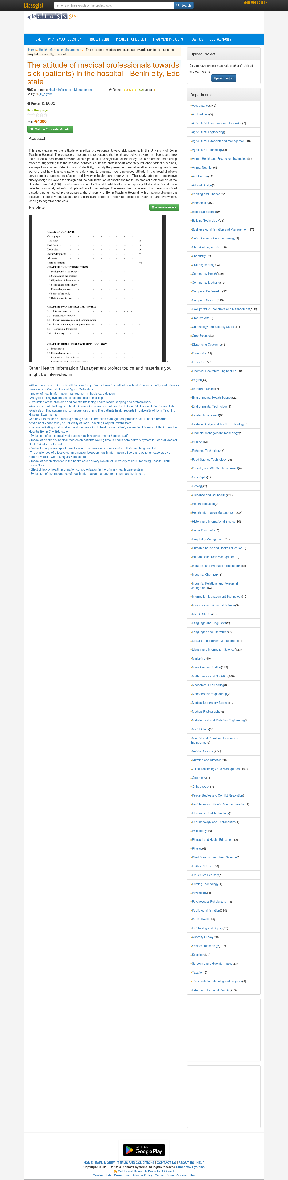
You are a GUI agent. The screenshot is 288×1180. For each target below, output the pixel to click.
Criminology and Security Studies (214, 326)
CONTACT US (166, 1162)
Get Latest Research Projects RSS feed (146, 1171)
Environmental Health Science (212, 397)
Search (185, 5)
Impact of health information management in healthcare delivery (73, 393)
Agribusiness (200, 114)
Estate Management (205, 415)
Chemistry (199, 256)
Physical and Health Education (212, 839)
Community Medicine (206, 282)
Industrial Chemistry (205, 574)
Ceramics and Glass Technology (213, 238)
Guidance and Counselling (209, 495)
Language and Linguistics (209, 623)
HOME (88, 1162)
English (197, 380)
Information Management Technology (217, 596)
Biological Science (204, 211)
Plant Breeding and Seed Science (214, 857)
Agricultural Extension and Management (218, 141)
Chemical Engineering (206, 247)
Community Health (204, 273)
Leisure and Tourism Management (215, 640)
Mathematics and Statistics (210, 676)
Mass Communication (206, 667)
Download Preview (165, 207)
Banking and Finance (206, 194)
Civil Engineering (203, 265)
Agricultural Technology (207, 150)
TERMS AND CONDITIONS (135, 1162)
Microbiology (200, 729)
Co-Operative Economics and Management (221, 309)
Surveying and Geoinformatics (212, 963)
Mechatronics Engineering (209, 694)
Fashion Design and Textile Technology (218, 424)
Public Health (201, 919)
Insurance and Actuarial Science (213, 605)
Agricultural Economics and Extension (217, 123)
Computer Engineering (207, 291)
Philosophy (199, 831)
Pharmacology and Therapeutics (214, 822)
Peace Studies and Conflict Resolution (217, 795)
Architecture (200, 176)
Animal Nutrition (202, 167)
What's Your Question (65, 39)
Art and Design (202, 185)
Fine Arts (198, 442)
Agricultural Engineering (208, 132)
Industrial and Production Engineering (217, 565)
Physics (197, 848)
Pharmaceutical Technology (210, 813)
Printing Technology (205, 884)
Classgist (34, 5)
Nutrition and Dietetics (206, 760)
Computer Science (204, 300)
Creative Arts (200, 318)
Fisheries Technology (206, 450)
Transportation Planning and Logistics (217, 981)
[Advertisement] (164, 22)
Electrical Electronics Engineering (214, 371)
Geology (197, 486)
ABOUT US (186, 1162)
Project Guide (98, 39)
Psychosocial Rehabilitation (210, 901)
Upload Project (224, 78)
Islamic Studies (202, 614)
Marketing (198, 658)
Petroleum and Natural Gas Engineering (218, 804)
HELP (200, 1162)
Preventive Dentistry (205, 875)
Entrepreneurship (203, 388)
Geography (199, 477)
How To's (196, 39)
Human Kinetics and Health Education (217, 548)
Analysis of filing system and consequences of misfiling (66, 398)
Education (198, 362)
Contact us (122, 1175)
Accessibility (185, 1175)
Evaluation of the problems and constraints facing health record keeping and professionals (90, 402)
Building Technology (205, 220)
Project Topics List (131, 39)
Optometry (199, 777)
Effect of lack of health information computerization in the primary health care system (86, 469)
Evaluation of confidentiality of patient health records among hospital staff (79, 435)
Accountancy (200, 105)
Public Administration (206, 910)
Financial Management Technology (215, 433)
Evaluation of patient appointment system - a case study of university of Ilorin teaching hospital (93, 448)
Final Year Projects (168, 39)
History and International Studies (214, 521)
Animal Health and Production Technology (220, 158)
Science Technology (205, 946)
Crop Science (201, 335)
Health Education (203, 504)
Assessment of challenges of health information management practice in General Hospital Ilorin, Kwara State (102, 406)
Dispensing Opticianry (206, 344)
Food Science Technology (209, 459)
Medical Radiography (206, 711)
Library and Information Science (213, 649)
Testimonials (102, 1175)
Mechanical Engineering (208, 685)
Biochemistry (200, 203)
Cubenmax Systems (190, 1167)
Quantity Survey (202, 937)
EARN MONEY (105, 1162)
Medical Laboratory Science (210, 702)
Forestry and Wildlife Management (215, 468)
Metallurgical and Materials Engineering (218, 720)
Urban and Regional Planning (211, 990)
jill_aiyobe (46, 94)
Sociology (198, 954)
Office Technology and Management (216, 769)
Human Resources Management (214, 557)
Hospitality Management (208, 539)
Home (37, 39)
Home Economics (203, 530)
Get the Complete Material (52, 129)
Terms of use (164, 1175)
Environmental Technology (209, 406)
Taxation (197, 972)
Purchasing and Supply (207, 928)
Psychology (199, 892)
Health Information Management (60, 49)
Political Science (203, 866)
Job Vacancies (220, 39)
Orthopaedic (200, 786)
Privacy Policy (142, 1175)
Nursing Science (203, 751)
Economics (199, 353)
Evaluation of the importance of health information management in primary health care (87, 473)
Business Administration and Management (220, 229)
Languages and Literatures (210, 632)
